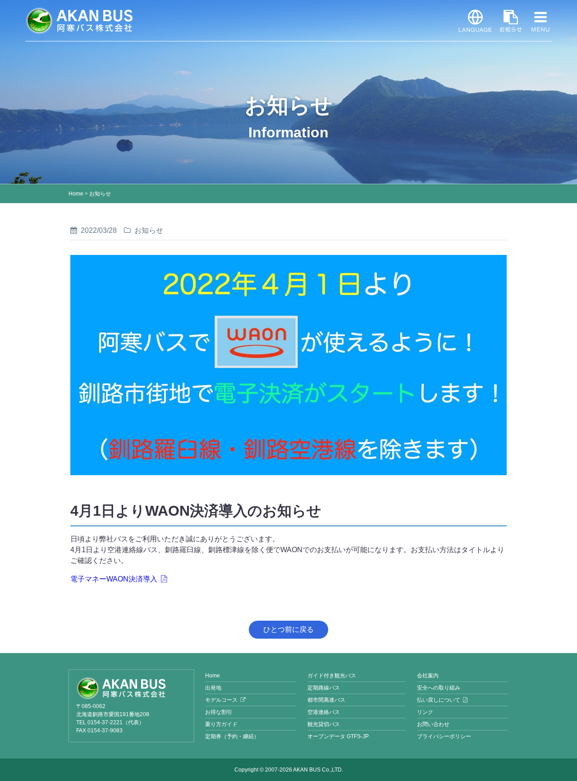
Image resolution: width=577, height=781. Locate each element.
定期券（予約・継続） (232, 736)
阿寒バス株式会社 (79, 20)
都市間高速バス (326, 700)
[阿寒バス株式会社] (131, 688)
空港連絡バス (323, 712)
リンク (425, 712)
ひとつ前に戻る (288, 629)
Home (76, 194)
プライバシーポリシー (444, 736)
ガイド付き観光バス (331, 675)
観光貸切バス (323, 724)
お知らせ (510, 20)
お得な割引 (218, 712)
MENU (540, 20)
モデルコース (221, 700)
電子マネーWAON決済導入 (113, 579)
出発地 (213, 688)
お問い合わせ (433, 724)
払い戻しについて (438, 700)
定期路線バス (323, 688)
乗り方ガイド (221, 724)
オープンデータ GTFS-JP (338, 736)
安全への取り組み (438, 688)
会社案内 (428, 675)
